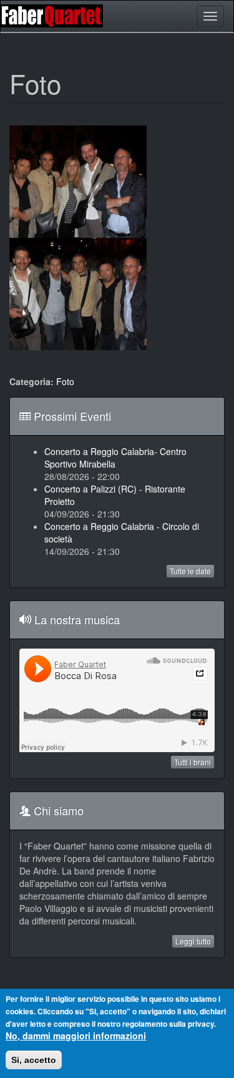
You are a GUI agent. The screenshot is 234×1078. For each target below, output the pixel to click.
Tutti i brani (192, 762)
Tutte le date (190, 571)
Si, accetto (33, 1060)
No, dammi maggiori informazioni (76, 1035)
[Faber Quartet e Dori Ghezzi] (78, 181)
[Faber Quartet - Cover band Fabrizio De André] (55, 15)
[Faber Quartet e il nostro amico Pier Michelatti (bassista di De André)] (78, 294)
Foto (65, 381)
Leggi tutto (193, 941)
